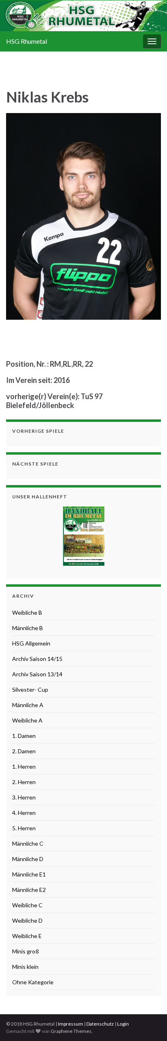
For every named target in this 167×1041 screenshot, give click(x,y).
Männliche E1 (29, 874)
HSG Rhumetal (26, 41)
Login (123, 1024)
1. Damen (24, 735)
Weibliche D (27, 920)
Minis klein (25, 966)
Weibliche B (27, 612)
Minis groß (25, 951)
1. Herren (24, 766)
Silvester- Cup (30, 689)
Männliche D (27, 858)
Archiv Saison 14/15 (37, 658)
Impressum (70, 1024)
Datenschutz (100, 1024)
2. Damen (24, 751)
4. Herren (24, 812)
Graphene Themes (71, 1031)
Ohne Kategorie (33, 982)
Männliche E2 (29, 889)
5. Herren (24, 828)
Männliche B (27, 627)
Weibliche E (27, 935)
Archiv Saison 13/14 (37, 674)
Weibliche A (27, 720)
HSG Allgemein (31, 643)
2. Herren (24, 781)
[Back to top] (149, 1023)
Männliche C (27, 843)
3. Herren (24, 797)
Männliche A (27, 704)
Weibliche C (27, 905)
